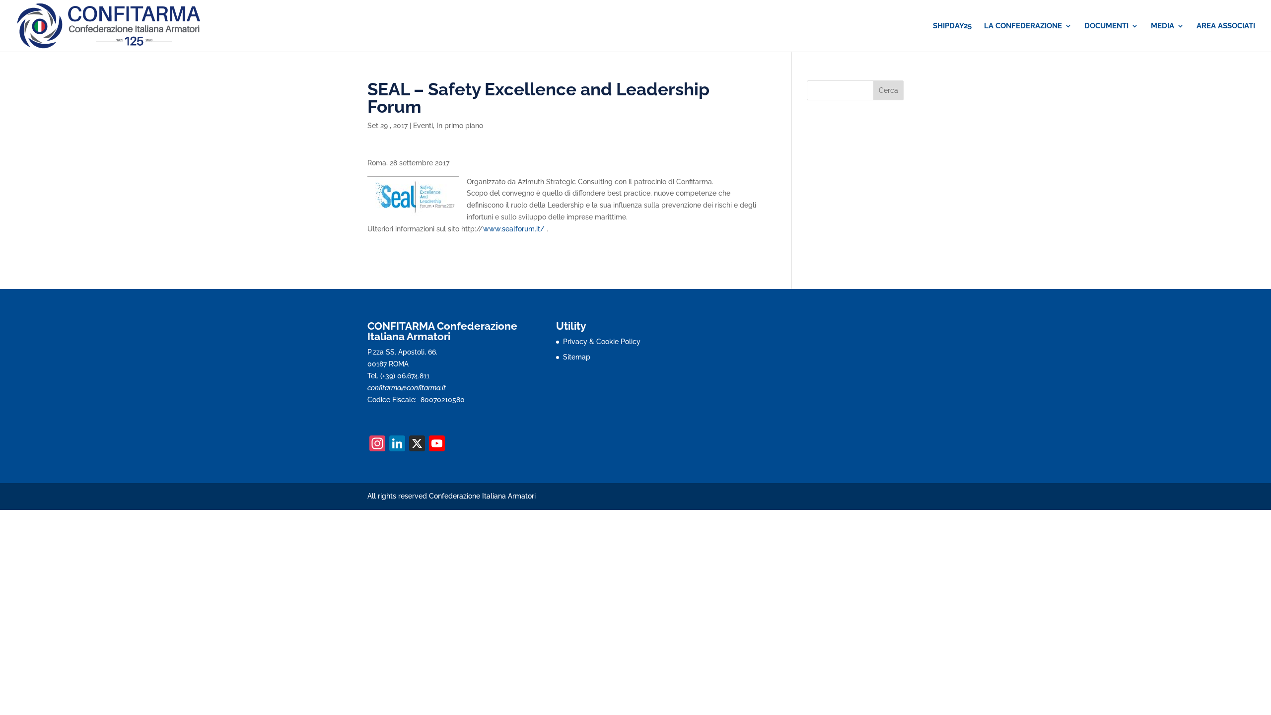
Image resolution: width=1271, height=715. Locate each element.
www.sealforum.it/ (515, 229)
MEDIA (1162, 26)
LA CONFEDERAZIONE (1023, 26)
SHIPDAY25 (952, 26)
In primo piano (459, 126)
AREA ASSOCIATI (1226, 26)
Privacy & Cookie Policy (601, 342)
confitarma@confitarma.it (406, 388)
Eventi (423, 126)
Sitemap (576, 357)
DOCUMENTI (1106, 26)
